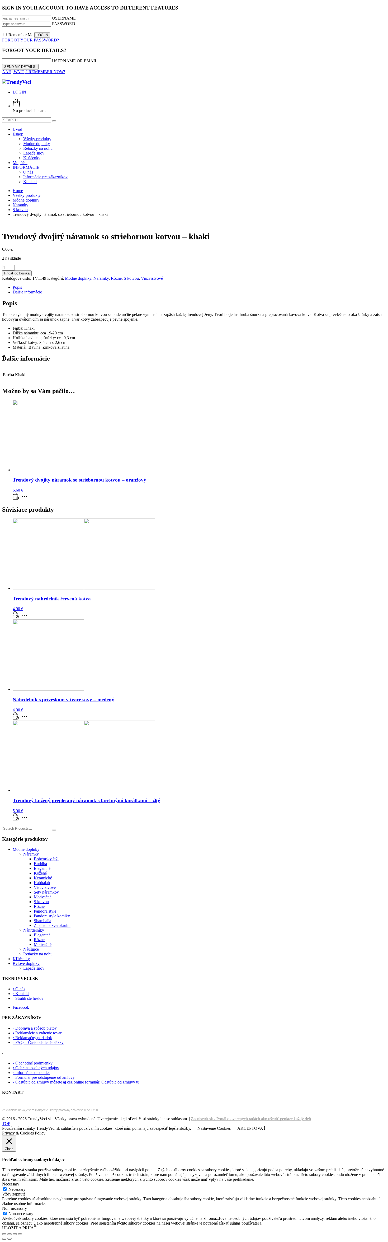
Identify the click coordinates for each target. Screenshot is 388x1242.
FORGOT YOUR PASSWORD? (30, 40)
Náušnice (31, 949)
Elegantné (42, 868)
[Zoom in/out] (4, 1234)
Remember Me (20, 34)
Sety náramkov (46, 892)
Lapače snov (33, 968)
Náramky (101, 278)
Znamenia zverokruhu (52, 925)
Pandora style (45, 911)
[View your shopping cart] (16, 106)
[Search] (54, 829)
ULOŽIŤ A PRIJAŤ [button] (19, 1228)
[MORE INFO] (25, 498)
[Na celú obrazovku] (9, 1234)
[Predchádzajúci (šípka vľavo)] (4, 1239)
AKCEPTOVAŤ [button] (251, 1128)
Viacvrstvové (152, 278)
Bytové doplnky (26, 963)
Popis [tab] (17, 287)
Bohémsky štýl (46, 859)
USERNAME (64, 18)
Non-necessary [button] (14, 1208)
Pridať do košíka (17, 273)
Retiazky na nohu (38, 954)
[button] (16, 498)
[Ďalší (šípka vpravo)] (9, 1239)
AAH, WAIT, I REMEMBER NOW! (33, 71)
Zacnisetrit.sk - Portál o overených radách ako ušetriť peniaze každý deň (251, 1119)
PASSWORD (63, 23)
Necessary (17, 1189)
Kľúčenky (21, 958)
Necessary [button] (10, 1184)
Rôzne (116, 278)
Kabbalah (42, 882)
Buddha (40, 863)
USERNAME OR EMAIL (74, 61)
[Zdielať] (15, 1234)
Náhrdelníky (33, 930)
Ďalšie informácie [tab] (27, 292)
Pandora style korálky (52, 916)
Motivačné (42, 897)
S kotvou (131, 278)
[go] (54, 121)
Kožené (40, 873)
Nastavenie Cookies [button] (214, 1128)
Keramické (43, 878)
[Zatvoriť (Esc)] (20, 1234)
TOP (6, 1123)
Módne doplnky (78, 278)
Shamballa (42, 920)
